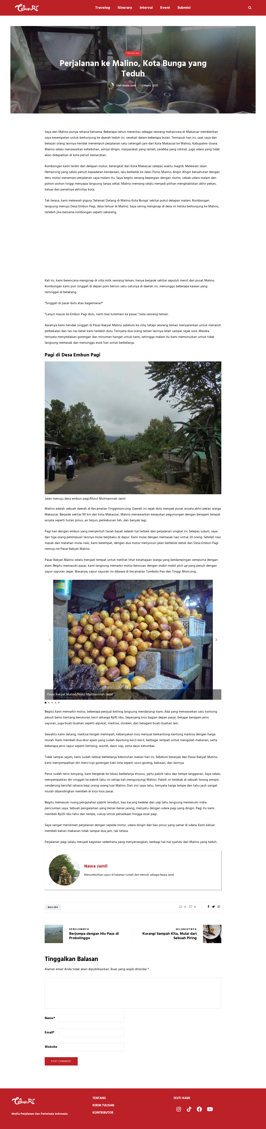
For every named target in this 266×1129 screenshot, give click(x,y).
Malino (53, 907)
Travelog (102, 8)
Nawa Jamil (129, 85)
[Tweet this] (213, 907)
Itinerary (125, 8)
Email (49, 1032)
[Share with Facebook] (208, 907)
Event (165, 8)
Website (51, 1047)
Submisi (184, 8)
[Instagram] (179, 1109)
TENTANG (99, 1098)
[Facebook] (199, 1109)
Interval (146, 8)
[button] (216, 640)
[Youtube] (210, 1109)
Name (50, 1018)
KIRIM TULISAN (103, 1105)
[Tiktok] (189, 1109)
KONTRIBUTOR (102, 1112)
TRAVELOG (133, 53)
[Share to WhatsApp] (218, 907)
